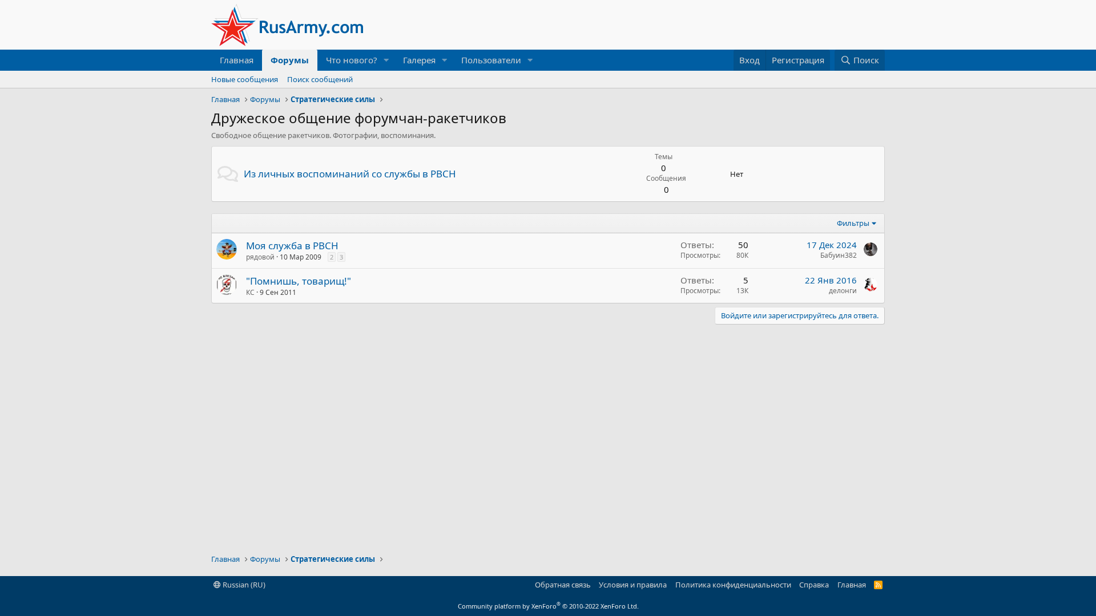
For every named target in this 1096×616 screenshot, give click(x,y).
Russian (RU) (243, 584)
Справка (814, 584)
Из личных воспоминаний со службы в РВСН (350, 173)
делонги (843, 290)
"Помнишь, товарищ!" (298, 280)
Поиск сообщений (320, 79)
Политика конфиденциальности (733, 584)
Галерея (419, 60)
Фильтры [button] (853, 223)
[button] (386, 60)
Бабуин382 (838, 255)
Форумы (290, 60)
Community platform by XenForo (548, 606)
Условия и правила (633, 584)
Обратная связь (563, 584)
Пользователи (491, 60)
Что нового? (351, 60)
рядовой (260, 257)
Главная (236, 60)
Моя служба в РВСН (292, 245)
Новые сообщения (244, 79)
